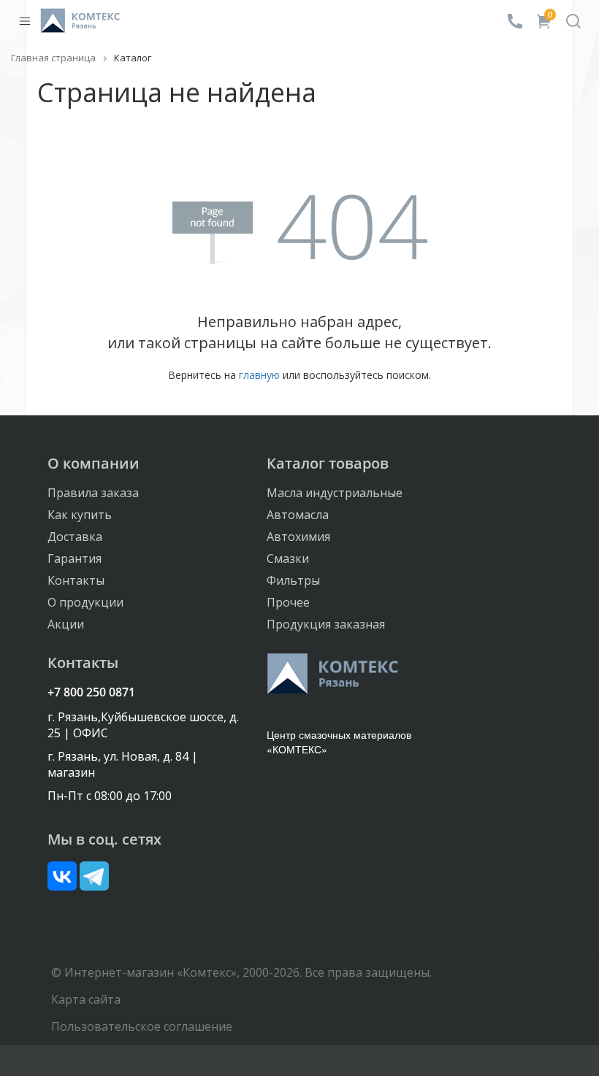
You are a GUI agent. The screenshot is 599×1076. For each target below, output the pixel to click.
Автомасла (298, 515)
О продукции (85, 602)
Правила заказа (93, 493)
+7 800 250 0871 (91, 692)
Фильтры (293, 580)
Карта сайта (86, 999)
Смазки (288, 558)
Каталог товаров (328, 463)
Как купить (79, 515)
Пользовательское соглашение (141, 1026)
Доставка (74, 537)
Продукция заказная (326, 624)
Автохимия (298, 537)
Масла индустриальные (334, 493)
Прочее (288, 602)
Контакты (75, 580)
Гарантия (74, 558)
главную (259, 375)
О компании (93, 463)
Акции (65, 624)
